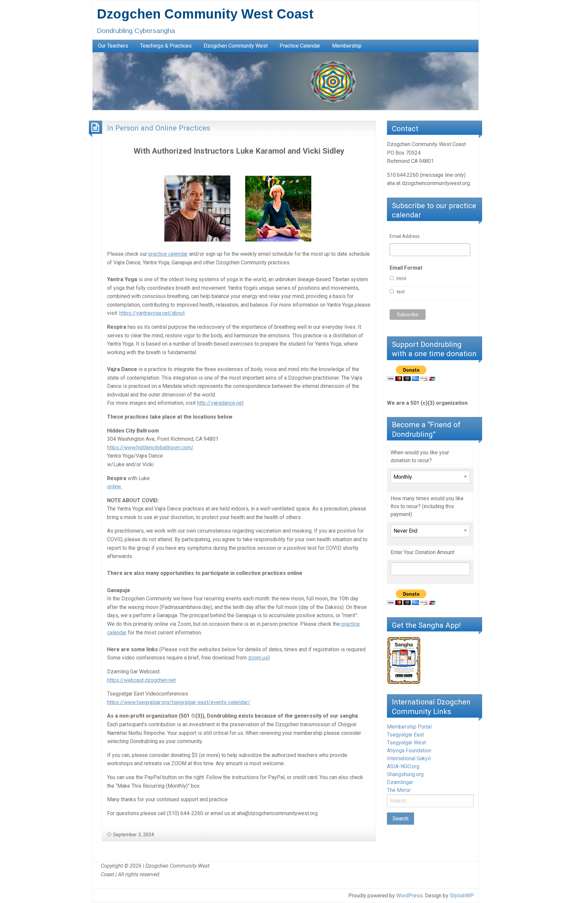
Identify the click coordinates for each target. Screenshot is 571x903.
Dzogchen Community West (236, 46)
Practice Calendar (300, 46)
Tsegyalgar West (406, 742)
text (401, 291)
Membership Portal (409, 727)
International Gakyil (409, 758)
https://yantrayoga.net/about (152, 313)
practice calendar (168, 254)
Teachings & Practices (166, 46)
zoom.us (258, 658)
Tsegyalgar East (405, 735)
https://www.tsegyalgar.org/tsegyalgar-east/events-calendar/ (178, 702)
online (114, 486)
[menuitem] (113, 46)
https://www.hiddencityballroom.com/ (150, 447)
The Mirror (399, 790)
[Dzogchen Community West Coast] (285, 81)
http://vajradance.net (220, 403)
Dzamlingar (400, 782)
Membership (347, 46)
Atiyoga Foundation (409, 750)
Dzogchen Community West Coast (205, 14)
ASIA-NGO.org (403, 766)
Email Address (405, 236)
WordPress (409, 895)
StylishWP (462, 895)
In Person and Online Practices (158, 128)
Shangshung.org (405, 774)
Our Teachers (113, 46)
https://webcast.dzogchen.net (141, 680)
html (401, 278)
